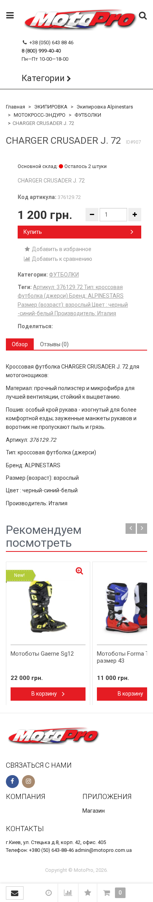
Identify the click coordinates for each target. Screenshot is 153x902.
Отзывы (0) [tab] (54, 344)
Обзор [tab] (20, 344)
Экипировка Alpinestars (104, 107)
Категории (43, 78)
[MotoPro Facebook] (12, 781)
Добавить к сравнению (61, 259)
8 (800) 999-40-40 (41, 51)
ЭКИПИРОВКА (50, 107)
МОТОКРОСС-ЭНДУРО (40, 115)
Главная (15, 107)
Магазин (93, 811)
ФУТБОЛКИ (88, 115)
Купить (33, 232)
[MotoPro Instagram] (28, 781)
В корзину (44, 694)
